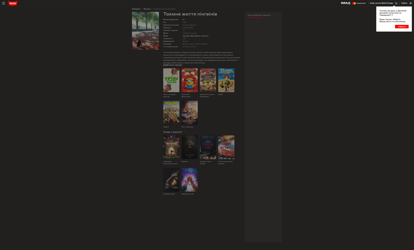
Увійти (404, 3)
